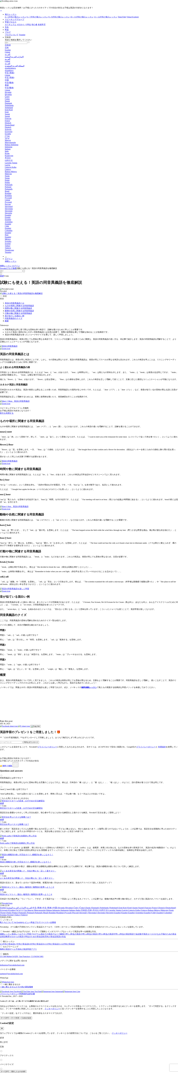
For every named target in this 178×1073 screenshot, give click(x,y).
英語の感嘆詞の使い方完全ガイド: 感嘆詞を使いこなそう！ (25, 862)
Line (78, 991)
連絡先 (6, 954)
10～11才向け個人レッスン (81, 17)
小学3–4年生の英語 (88, 934)
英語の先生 (61, 937)
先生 (7, 27)
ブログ (8, 32)
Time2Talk (122, 17)
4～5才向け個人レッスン (15, 17)
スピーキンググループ (14, 19)
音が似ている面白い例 (14, 316)
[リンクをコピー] (35, 726)
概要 (7, 321)
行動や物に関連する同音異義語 (18, 313)
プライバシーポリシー (47, 747)
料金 (7, 30)
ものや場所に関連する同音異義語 (19, 306)
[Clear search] (24, 271)
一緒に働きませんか (11, 984)
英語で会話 (134, 934)
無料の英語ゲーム (7, 949)
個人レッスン (10, 14)
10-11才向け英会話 (51, 944)
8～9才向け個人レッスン (59, 17)
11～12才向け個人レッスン (105, 17)
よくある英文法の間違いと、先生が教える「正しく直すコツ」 (27, 878)
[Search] (1, 273)
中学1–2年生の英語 (121, 934)
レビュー (27, 922)
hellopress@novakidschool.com (12, 965)
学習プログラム (34, 934)
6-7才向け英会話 (21, 944)
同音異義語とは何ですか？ (11, 778)
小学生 (28, 25)
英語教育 (6, 937)
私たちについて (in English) (11, 922)
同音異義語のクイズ (13, 318)
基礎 (14, 268)
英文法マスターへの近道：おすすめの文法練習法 (21, 808)
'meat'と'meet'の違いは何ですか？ (14, 789)
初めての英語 (46, 934)
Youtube (22, 35)
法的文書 (31, 994)
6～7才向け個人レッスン (37, 17)
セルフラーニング (10, 947)
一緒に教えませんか (8, 987)
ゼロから (21, 25)
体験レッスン (6, 934)
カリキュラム (10, 25)
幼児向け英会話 (49, 937)
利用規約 (162, 747)
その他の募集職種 (25, 987)
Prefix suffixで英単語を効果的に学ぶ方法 (17, 843)
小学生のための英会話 (33, 937)
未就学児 (42, 25)
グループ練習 (58, 934)
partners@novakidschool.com (11, 974)
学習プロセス (10, 22)
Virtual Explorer (132, 17)
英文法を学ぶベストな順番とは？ (14, 824)
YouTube (38, 991)
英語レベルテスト (19, 934)
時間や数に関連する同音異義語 (18, 308)
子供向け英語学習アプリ (26, 949)
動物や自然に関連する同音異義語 (19, 311)
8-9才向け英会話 (35, 944)
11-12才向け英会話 (67, 944)
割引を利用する (7, 413)
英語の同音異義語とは (14, 303)
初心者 (34, 25)
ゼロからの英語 (16, 937)
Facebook (17, 991)
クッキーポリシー (52, 1009)
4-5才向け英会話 (7, 944)
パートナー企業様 (48, 922)
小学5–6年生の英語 (105, 934)
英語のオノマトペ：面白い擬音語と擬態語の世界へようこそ (26, 894)
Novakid (3, 268)
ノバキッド (8, 920)
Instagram (59, 991)
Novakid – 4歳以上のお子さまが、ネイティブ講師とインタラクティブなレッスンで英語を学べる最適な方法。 (50, 931)
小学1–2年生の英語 (72, 934)
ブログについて (11, 35)
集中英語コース (146, 934)
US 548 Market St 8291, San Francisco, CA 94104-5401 (21, 956)
